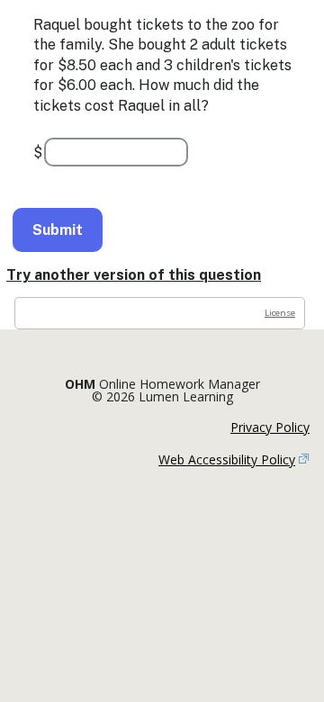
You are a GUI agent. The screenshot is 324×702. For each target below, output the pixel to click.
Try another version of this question (133, 275)
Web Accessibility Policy (226, 459)
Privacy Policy (270, 427)
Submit (57, 229)
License (280, 313)
